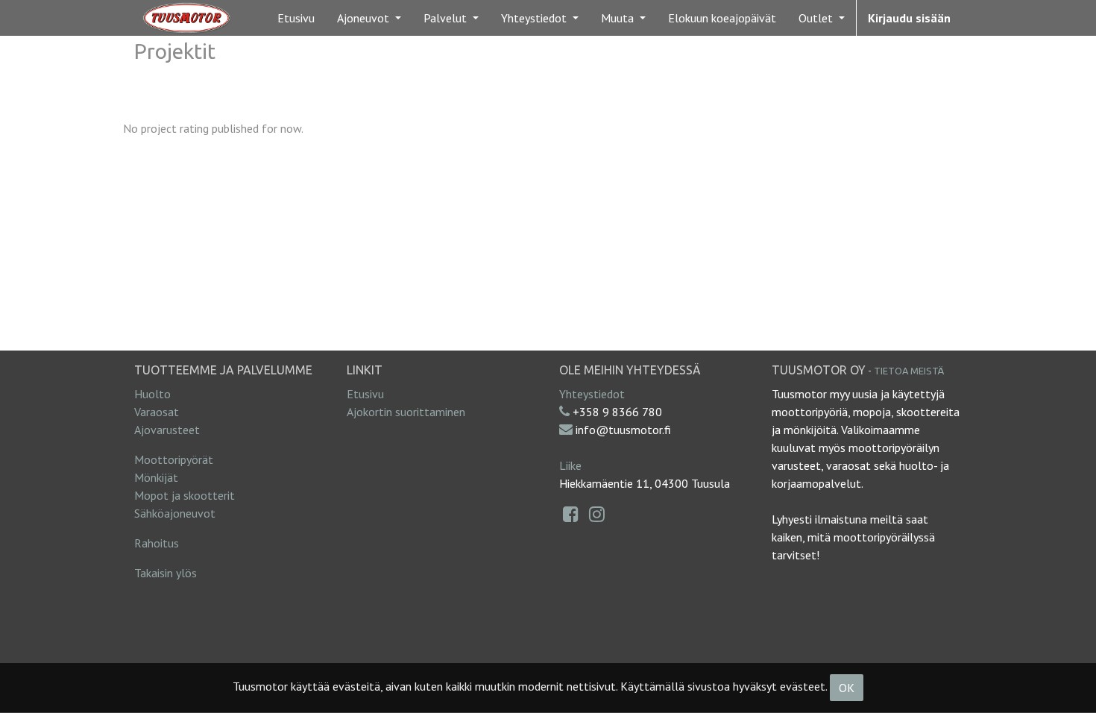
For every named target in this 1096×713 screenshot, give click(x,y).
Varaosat (156, 411)
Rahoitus (156, 542)
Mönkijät (156, 477)
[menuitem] (296, 18)
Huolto (152, 393)
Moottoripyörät (173, 459)
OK (846, 687)
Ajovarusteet (167, 429)
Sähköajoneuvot (174, 513)
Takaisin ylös (165, 572)
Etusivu (365, 393)
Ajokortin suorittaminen (406, 411)
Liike (570, 465)
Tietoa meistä (909, 370)
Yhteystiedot (592, 393)
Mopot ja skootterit (184, 495)
